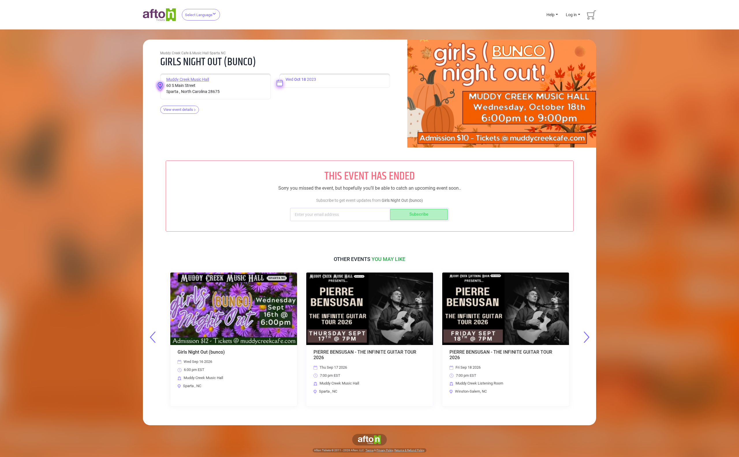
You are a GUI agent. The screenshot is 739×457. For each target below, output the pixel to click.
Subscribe (418, 214)
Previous (152, 337)
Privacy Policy (384, 450)
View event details (178, 109)
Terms (369, 450)
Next (586, 337)
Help (550, 14)
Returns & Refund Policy (409, 450)
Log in (571, 14)
